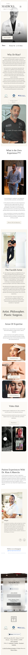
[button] (23, 141)
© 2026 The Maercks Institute (9, 648)
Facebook (21, 643)
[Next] (24, 540)
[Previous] (20, 540)
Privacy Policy (14, 650)
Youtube (16, 643)
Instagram (11, 643)
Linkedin (14, 645)
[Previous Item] (5, 439)
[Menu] (18, 6)
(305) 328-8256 (14, 592)
